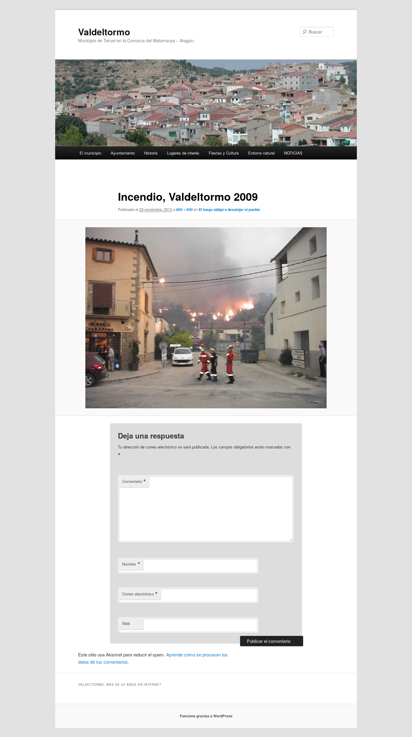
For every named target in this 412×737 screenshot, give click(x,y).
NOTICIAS (293, 153)
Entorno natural (261, 153)
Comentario (134, 481)
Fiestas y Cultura (224, 153)
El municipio (90, 153)
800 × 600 (184, 209)
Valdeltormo (104, 31)
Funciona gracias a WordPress (206, 716)
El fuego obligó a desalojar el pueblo (229, 209)
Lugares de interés (183, 153)
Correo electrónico (140, 594)
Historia (150, 153)
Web (126, 623)
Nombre (131, 564)
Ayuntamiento (123, 153)
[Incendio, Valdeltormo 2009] (206, 317)
